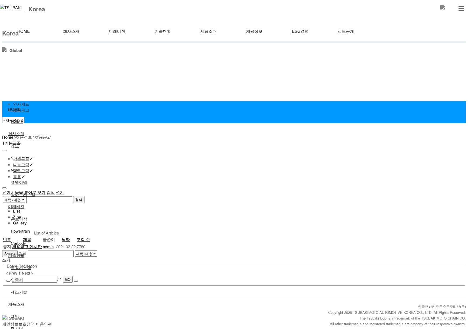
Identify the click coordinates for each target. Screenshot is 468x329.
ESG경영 (300, 31)
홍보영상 (19, 218)
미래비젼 (117, 31)
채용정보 (254, 31)
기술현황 (163, 31)
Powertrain (20, 231)
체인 (15, 316)
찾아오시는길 (23, 194)
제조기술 (19, 292)
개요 (15, 145)
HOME (23, 31)
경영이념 (19, 182)
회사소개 (71, 31)
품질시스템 (21, 267)
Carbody (18, 243)
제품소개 (208, 31)
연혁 (15, 170)
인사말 (17, 158)
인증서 (17, 279)
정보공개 (346, 31)
